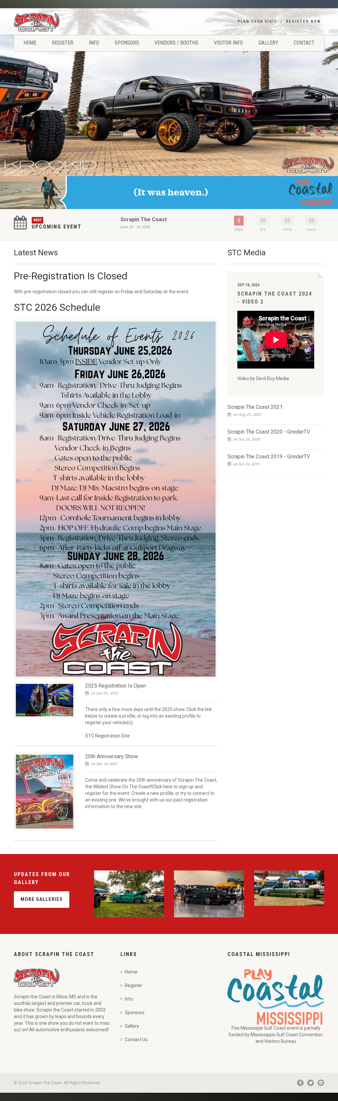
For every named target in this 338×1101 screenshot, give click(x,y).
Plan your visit (257, 21)
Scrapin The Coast (143, 219)
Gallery (268, 43)
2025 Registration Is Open (115, 686)
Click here (163, 786)
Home (29, 43)
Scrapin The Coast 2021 (255, 407)
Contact (304, 43)
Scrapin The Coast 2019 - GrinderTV (268, 456)
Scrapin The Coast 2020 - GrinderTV (268, 432)
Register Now (303, 21)
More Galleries (41, 899)
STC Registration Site (107, 735)
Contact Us (136, 1039)
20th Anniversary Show (111, 756)
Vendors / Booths (176, 43)
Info (94, 43)
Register (62, 43)
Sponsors (127, 43)
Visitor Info (228, 43)
